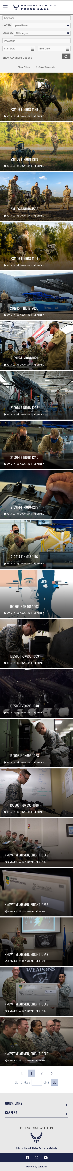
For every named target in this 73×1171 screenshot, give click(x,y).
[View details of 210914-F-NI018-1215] (36, 494)
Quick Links (13, 1103)
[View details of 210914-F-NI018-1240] (36, 445)
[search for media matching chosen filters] (66, 56)
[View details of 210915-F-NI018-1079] (36, 345)
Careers (11, 1112)
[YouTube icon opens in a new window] (45, 1157)
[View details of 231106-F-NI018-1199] (36, 97)
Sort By (7, 25)
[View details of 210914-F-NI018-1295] (36, 395)
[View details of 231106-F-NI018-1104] (36, 246)
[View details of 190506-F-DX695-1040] (36, 693)
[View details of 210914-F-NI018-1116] (36, 544)
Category (8, 32)
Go (55, 1082)
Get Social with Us (36, 1128)
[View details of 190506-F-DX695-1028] (36, 743)
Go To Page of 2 (32, 1082)
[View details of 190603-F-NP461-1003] (36, 594)
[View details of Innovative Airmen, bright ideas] (36, 842)
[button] (5, 7)
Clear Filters (24, 67)
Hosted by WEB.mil (36, 1166)
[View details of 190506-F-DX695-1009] (36, 643)
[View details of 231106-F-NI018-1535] (36, 196)
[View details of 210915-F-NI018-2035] (36, 295)
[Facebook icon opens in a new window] (27, 1157)
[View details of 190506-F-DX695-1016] (36, 792)
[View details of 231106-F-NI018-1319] (36, 146)
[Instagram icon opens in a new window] (36, 1157)
